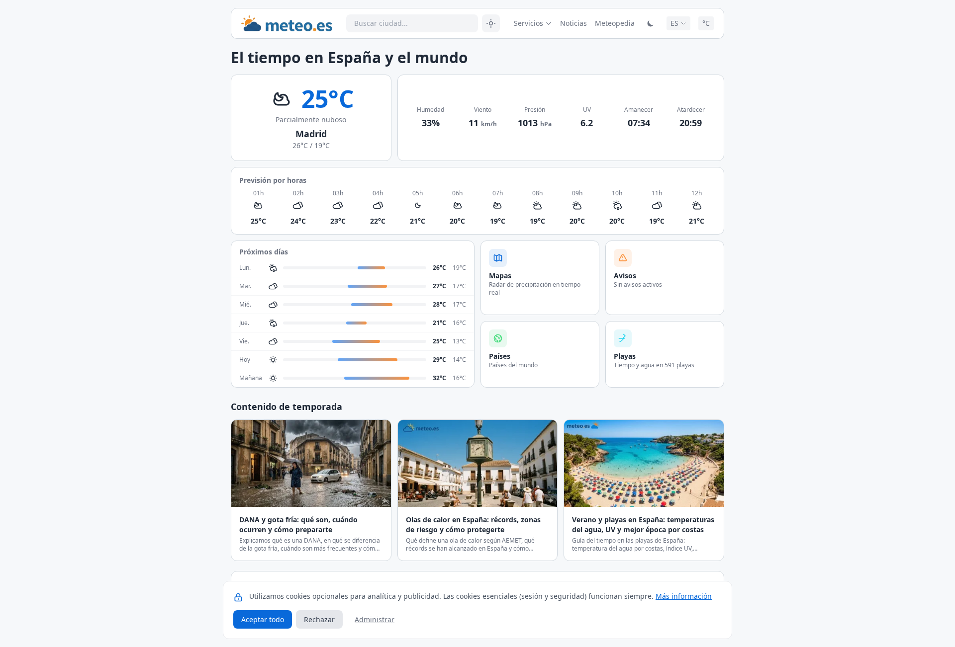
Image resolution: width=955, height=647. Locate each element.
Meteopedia (615, 23)
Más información (684, 596)
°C (706, 23)
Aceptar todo (262, 619)
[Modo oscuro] (651, 23)
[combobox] (412, 23)
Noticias (573, 23)
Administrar (374, 619)
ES (674, 23)
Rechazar (319, 619)
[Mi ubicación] (491, 23)
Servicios (528, 23)
